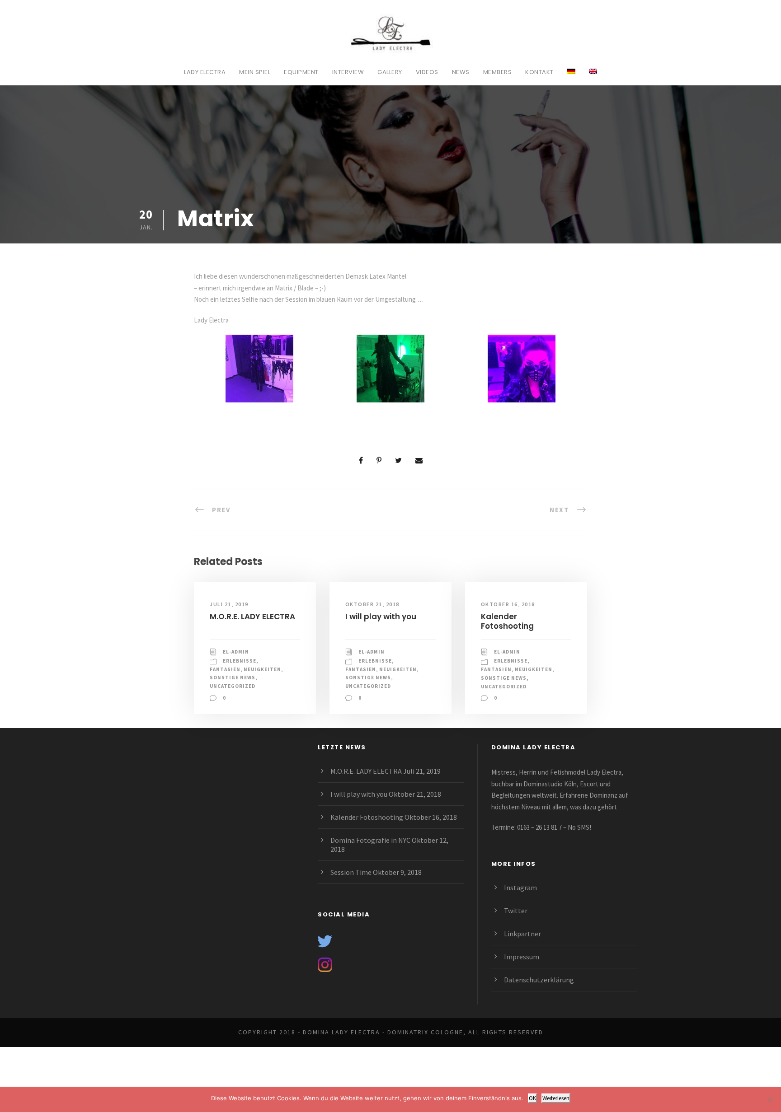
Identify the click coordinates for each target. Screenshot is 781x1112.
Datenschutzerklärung (539, 979)
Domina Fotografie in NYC (370, 840)
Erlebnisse (239, 661)
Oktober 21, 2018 (372, 604)
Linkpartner (522, 933)
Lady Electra (205, 72)
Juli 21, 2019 (229, 604)
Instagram (520, 887)
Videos (427, 72)
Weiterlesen (555, 1098)
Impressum (521, 956)
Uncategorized (232, 686)
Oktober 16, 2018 (508, 604)
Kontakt (539, 72)
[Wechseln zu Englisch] (593, 76)
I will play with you (380, 616)
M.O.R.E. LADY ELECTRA (252, 616)
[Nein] (769, 1099)
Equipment (301, 72)
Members (497, 72)
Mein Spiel (254, 72)
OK (532, 1098)
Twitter (515, 910)
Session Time (351, 872)
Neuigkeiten (262, 669)
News (461, 72)
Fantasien (225, 669)
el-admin (236, 652)
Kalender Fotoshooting (507, 621)
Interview (348, 72)
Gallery (389, 72)
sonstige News (232, 677)
